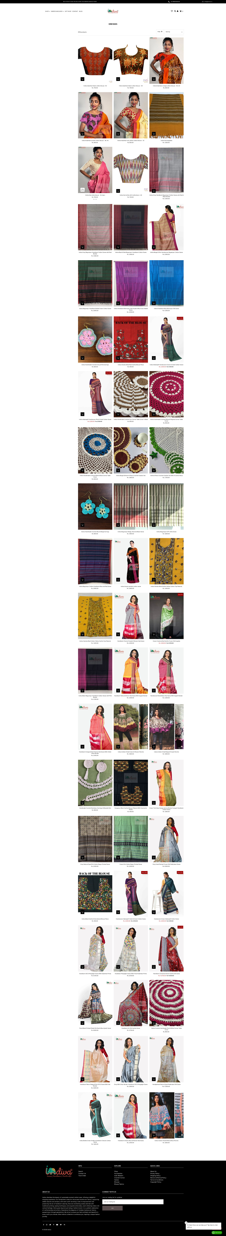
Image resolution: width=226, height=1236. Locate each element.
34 (94, 199)
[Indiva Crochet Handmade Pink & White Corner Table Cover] (166, 1003)
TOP (223, 1233)
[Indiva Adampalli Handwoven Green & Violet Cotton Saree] (166, 339)
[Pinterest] (53, 1225)
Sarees (116, 1180)
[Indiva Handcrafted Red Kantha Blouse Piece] (131, 339)
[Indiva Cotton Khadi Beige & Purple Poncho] (166, 727)
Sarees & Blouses (56, 11)
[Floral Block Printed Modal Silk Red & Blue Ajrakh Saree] (95, 1003)
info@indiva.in (208, 1)
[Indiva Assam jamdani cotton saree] (131, 561)
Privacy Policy (154, 1173)
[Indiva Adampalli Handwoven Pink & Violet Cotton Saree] (95, 394)
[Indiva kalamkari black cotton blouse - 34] (131, 60)
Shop (116, 1171)
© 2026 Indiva (46, 1229)
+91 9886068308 (175, 1)
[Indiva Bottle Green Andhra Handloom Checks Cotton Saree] (95, 1115)
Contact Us (82, 1173)
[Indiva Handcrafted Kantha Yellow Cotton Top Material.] (166, 561)
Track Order (82, 1175)
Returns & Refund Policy (158, 1178)
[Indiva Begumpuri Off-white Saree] (166, 506)
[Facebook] (43, 1225)
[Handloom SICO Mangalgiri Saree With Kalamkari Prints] (95, 948)
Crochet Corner (119, 1178)
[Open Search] (175, 11)
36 (96, 199)
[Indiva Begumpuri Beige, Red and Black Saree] (131, 506)
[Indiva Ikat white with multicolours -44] (131, 170)
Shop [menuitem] (47, 11)
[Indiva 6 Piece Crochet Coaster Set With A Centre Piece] (166, 450)
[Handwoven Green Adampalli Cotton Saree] (166, 894)
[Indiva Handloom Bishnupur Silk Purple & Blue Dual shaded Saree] (131, 283)
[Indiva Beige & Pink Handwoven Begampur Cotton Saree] (166, 227)
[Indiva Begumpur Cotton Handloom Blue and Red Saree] (95, 561)
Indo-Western (118, 1175)
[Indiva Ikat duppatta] (166, 115)
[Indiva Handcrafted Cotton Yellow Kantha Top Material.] (95, 616)
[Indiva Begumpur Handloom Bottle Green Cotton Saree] (95, 283)
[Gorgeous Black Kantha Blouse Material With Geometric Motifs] (131, 783)
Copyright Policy (155, 1182)
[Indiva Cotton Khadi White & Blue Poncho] (166, 1115)
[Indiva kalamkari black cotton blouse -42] (95, 60)
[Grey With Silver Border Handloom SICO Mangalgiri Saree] (131, 1059)
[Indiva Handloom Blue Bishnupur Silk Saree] (166, 283)
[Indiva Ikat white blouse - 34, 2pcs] (95, 170)
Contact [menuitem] (75, 11)
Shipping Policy (155, 1175)
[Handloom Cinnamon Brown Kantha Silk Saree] (166, 948)
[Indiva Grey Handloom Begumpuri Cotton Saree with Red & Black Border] (166, 170)
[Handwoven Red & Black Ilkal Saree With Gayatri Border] (166, 670)
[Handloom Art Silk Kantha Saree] (131, 1003)
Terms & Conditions (156, 1180)
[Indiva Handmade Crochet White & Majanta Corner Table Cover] (166, 394)
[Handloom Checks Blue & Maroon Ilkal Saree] (131, 1115)
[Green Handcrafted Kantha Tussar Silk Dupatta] (166, 616)
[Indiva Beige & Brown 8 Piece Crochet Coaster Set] (131, 450)
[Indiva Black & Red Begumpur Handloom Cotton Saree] (131, 227)
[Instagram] (46, 1225)
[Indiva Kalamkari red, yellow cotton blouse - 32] (131, 115)
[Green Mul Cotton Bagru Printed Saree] (131, 839)
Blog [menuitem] (80, 11)
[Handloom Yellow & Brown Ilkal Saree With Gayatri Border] (131, 670)
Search (80, 1171)
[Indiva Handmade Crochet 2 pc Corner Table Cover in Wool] (131, 394)
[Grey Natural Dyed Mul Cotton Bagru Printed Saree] (95, 839)
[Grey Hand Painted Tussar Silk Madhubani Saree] (166, 839)
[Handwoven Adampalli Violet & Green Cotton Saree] (131, 894)
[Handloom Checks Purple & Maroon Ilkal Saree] (131, 616)
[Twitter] (50, 1225)
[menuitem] (172, 11)
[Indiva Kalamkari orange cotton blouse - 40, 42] (166, 60)
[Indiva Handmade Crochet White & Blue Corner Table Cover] (95, 450)
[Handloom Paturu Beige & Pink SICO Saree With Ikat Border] (95, 1059)
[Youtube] (57, 1225)
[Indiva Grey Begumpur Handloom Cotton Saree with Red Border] (95, 227)
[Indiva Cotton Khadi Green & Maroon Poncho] (131, 727)
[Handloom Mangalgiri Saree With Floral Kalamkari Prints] (131, 948)
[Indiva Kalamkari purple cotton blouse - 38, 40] (95, 115)
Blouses (116, 1182)
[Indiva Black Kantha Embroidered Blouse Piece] (95, 894)
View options (82, 190)
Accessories (118, 1173)
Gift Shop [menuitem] (68, 11)
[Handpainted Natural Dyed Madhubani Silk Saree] (166, 1059)
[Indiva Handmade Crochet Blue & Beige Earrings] (95, 506)
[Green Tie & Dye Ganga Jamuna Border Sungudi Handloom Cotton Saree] (166, 783)
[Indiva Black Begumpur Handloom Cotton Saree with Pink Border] (95, 670)
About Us (153, 1171)
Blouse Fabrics (119, 1184)
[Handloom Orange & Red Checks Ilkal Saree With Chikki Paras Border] (95, 727)
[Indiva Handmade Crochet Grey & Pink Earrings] (95, 339)
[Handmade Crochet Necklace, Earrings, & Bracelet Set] (95, 783)
